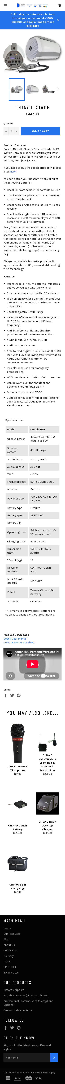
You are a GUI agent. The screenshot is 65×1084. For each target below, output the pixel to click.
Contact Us (10, 950)
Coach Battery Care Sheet (18, 642)
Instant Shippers (13, 990)
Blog (6, 939)
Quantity (8, 123)
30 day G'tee (11, 972)
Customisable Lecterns (17, 1010)
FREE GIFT (9, 967)
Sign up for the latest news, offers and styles (27, 1047)
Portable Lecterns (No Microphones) (26, 995)
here (13, 171)
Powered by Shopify (45, 1072)
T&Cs (7, 961)
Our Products (11, 933)
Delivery (8, 956)
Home (7, 928)
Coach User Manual (15, 638)
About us (9, 944)
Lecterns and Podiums (23, 1072)
